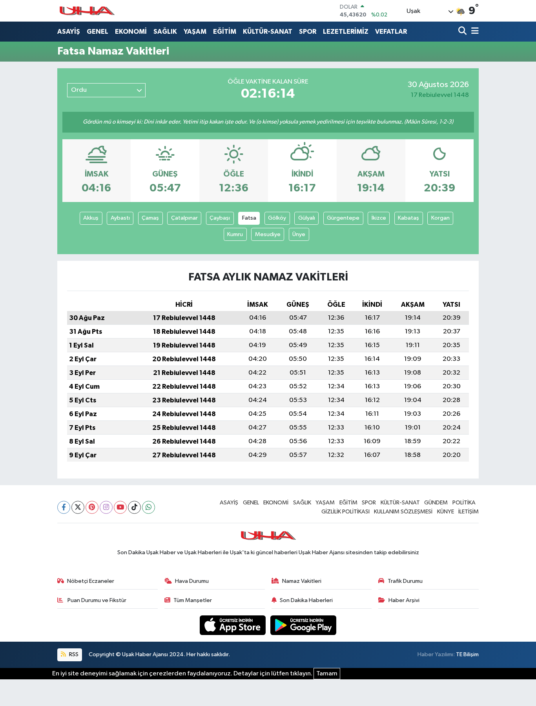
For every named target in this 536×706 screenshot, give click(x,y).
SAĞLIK (165, 31)
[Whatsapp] (148, 507)
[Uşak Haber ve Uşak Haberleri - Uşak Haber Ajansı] (86, 10)
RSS (73, 654)
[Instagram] (106, 507)
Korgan (440, 218)
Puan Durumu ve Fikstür (96, 600)
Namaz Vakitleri (301, 581)
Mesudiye (268, 234)
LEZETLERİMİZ (345, 31)
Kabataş (408, 218)
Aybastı (120, 218)
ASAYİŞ (68, 31)
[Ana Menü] (473, 31)
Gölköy (277, 218)
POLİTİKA (464, 503)
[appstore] (233, 625)
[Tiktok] (134, 507)
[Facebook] (63, 507)
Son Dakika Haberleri (306, 600)
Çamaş (150, 218)
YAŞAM (195, 31)
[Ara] (463, 31)
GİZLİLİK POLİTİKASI (345, 512)
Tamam (326, 673)
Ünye (298, 234)
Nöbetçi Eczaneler (90, 581)
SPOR (307, 31)
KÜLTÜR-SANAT (267, 31)
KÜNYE (445, 512)
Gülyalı (306, 218)
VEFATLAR (391, 31)
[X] (77, 507)
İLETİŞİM (468, 512)
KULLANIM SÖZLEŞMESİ (403, 512)
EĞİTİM (224, 31)
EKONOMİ (131, 31)
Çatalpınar (184, 218)
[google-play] (303, 625)
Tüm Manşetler (192, 600)
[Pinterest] (92, 507)
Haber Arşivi (403, 600)
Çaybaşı (220, 218)
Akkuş (90, 218)
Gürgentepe (343, 218)
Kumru (235, 234)
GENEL (97, 31)
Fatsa (249, 218)
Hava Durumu (192, 581)
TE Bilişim (467, 654)
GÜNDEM (436, 503)
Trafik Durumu (405, 581)
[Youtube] (120, 507)
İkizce (379, 218)
